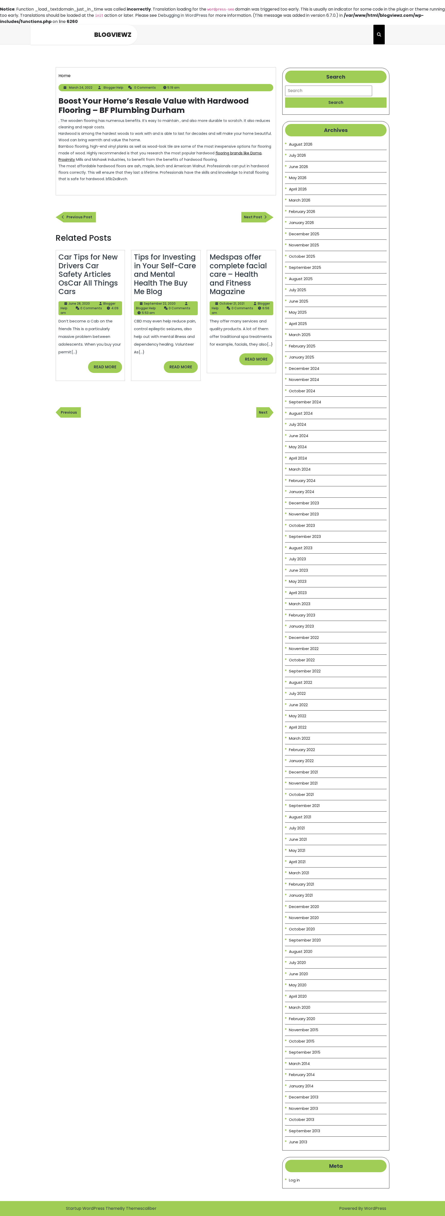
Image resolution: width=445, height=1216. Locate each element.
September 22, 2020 (160, 303)
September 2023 (305, 536)
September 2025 (305, 267)
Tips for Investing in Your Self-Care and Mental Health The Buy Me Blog (165, 274)
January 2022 (301, 760)
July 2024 (297, 424)
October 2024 (302, 391)
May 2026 (297, 177)
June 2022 (298, 704)
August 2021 (300, 817)
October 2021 (301, 794)
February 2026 (302, 211)
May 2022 (297, 716)
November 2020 (304, 917)
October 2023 (302, 525)
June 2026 (298, 166)
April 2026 (298, 189)
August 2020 (300, 951)
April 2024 (298, 458)
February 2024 (302, 480)
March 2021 (299, 873)
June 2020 (298, 974)
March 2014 (299, 1063)
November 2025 (304, 245)
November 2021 (303, 783)
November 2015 (303, 1029)
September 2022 (305, 671)
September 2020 (305, 940)
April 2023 (298, 592)
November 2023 (304, 514)
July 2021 (297, 828)
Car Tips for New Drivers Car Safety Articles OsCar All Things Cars (88, 274)
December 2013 (303, 1097)
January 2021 (301, 895)
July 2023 (297, 559)
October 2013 (301, 1119)
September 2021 (304, 805)
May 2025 (298, 312)
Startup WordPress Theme (93, 1208)
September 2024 (305, 402)
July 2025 (297, 290)
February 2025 (302, 346)
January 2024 (301, 491)
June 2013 (298, 1142)
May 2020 (297, 985)
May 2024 (298, 446)
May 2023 (297, 581)
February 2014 (302, 1074)
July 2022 (297, 693)
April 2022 (297, 727)
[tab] (336, 102)
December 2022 (304, 637)
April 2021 (297, 861)
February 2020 (302, 1018)
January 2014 (301, 1086)
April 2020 (298, 996)
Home (64, 76)
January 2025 (301, 357)
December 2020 (304, 906)
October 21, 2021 (231, 303)
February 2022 (302, 749)
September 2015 (304, 1052)
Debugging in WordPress (182, 15)
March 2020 (299, 1007)
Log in (294, 1180)
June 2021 (298, 839)
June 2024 (298, 435)
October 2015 (301, 1041)
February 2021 (301, 884)
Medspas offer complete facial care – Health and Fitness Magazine (238, 274)
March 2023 (299, 603)
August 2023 (300, 548)
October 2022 (302, 660)
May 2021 (297, 850)
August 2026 (300, 144)
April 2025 (298, 323)
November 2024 (304, 379)
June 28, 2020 (79, 303)
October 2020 (302, 929)
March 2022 (299, 738)
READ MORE (108, 368)
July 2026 (297, 155)
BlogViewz (112, 34)
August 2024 (301, 413)
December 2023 (304, 503)
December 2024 (304, 368)
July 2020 (297, 962)
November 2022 (304, 648)
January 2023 (301, 626)
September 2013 (304, 1131)
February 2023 (302, 615)
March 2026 (299, 200)
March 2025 (300, 334)
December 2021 (303, 772)
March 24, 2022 (80, 87)
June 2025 (298, 301)
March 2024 (300, 469)
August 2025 (301, 278)
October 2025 (302, 256)
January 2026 (301, 222)
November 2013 (303, 1108)
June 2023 (298, 570)
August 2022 (300, 682)
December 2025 (304, 234)
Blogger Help (113, 87)
